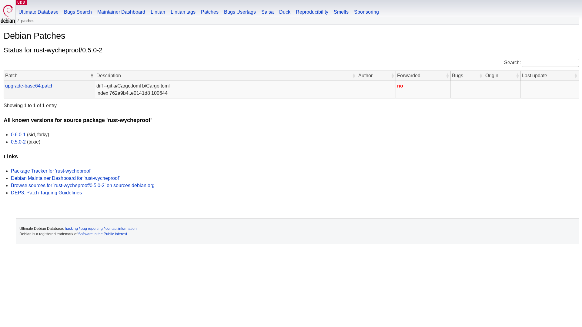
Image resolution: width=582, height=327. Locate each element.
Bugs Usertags (240, 12)
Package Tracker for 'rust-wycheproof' (51, 170)
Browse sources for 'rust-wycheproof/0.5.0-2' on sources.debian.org (83, 185)
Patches (210, 12)
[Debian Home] (7, 12)
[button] (92, 76)
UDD (21, 2)
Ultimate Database (38, 12)
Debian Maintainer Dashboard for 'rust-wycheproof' (65, 178)
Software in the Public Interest (102, 234)
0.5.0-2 (18, 141)
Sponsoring (366, 12)
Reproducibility (312, 12)
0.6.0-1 (18, 134)
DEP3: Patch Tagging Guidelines (46, 192)
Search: (512, 62)
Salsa (267, 12)
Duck (284, 12)
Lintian (158, 12)
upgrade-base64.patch (29, 85)
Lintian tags (183, 12)
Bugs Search (78, 12)
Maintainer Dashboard (121, 12)
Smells (341, 12)
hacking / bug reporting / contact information (101, 228)
